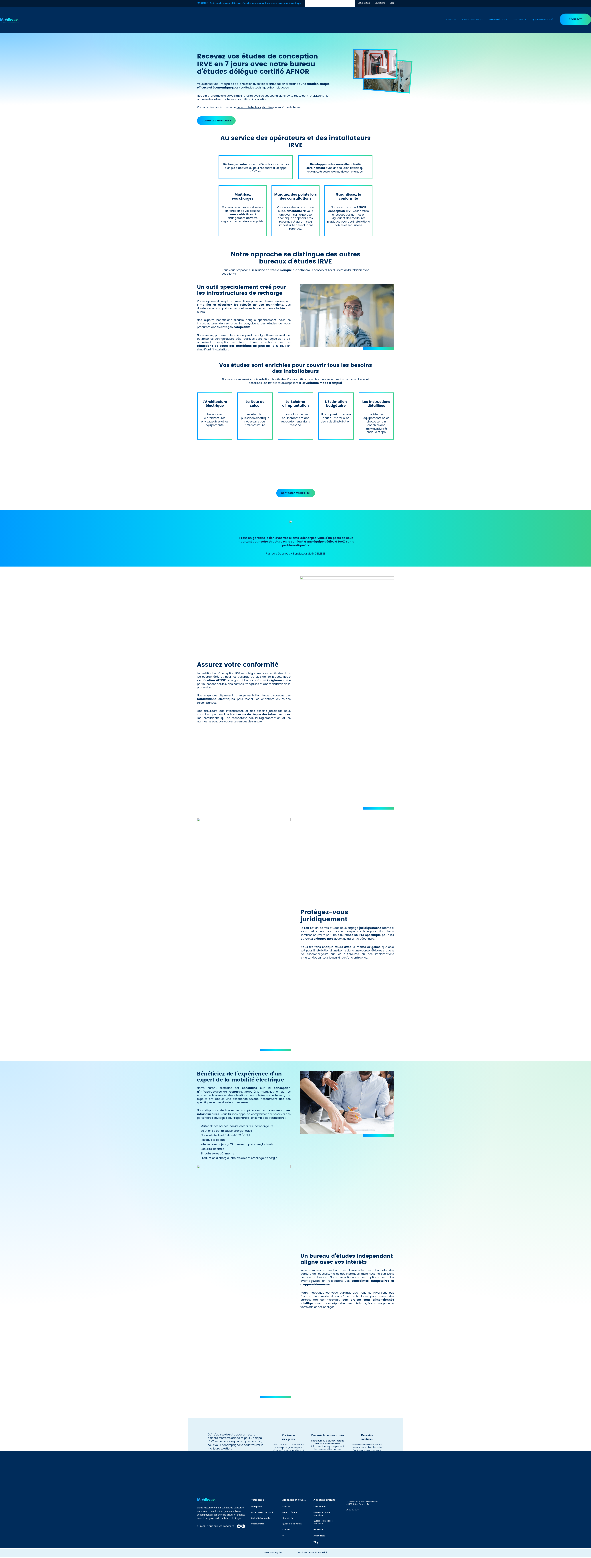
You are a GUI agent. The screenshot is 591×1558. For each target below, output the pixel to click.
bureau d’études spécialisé (255, 107)
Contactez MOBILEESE (216, 120)
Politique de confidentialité (312, 1552)
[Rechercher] (352, 4)
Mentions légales (273, 1552)
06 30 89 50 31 (352, 1510)
